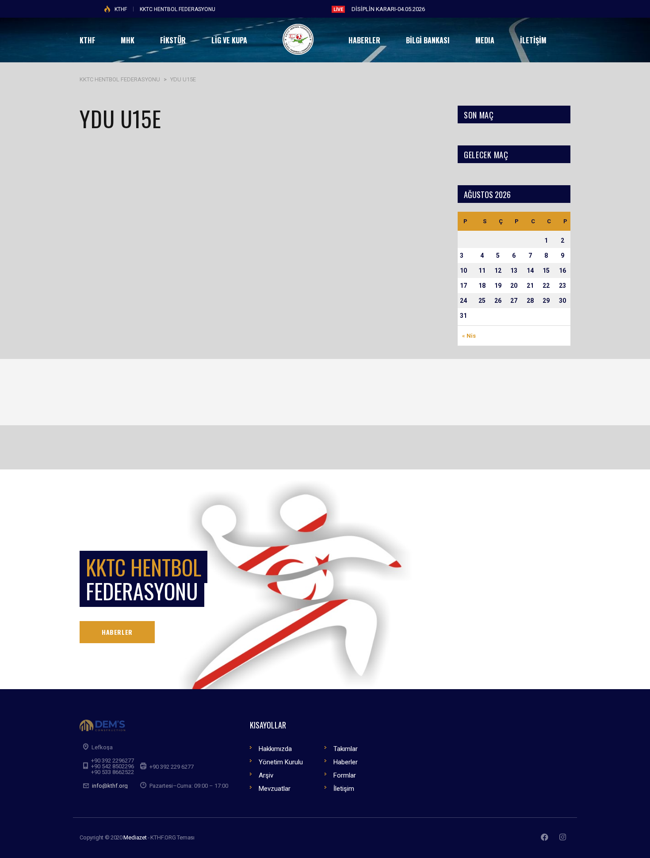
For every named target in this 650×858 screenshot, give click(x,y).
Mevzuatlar (275, 789)
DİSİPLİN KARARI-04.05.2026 (388, 9)
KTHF (121, 9)
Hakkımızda (275, 749)
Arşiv (266, 775)
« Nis (469, 335)
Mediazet (134, 837)
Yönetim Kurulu (281, 762)
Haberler (345, 762)
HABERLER (117, 632)
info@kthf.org (110, 785)
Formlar (344, 775)
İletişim (343, 789)
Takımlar (345, 749)
